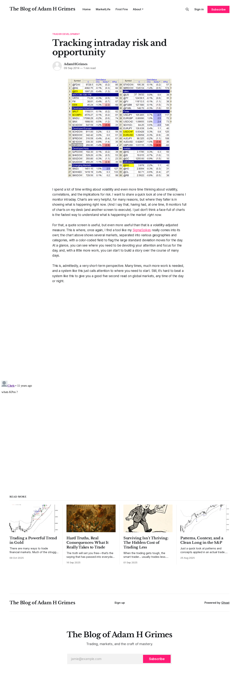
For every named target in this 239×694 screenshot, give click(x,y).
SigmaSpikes (142, 230)
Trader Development (66, 33)
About (137, 9)
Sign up (119, 602)
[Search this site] (187, 9)
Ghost (225, 602)
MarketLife (103, 9)
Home (87, 9)
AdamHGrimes (75, 64)
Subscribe (218, 9)
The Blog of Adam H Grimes (42, 9)
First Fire (122, 9)
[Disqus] (119, 330)
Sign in (199, 9)
